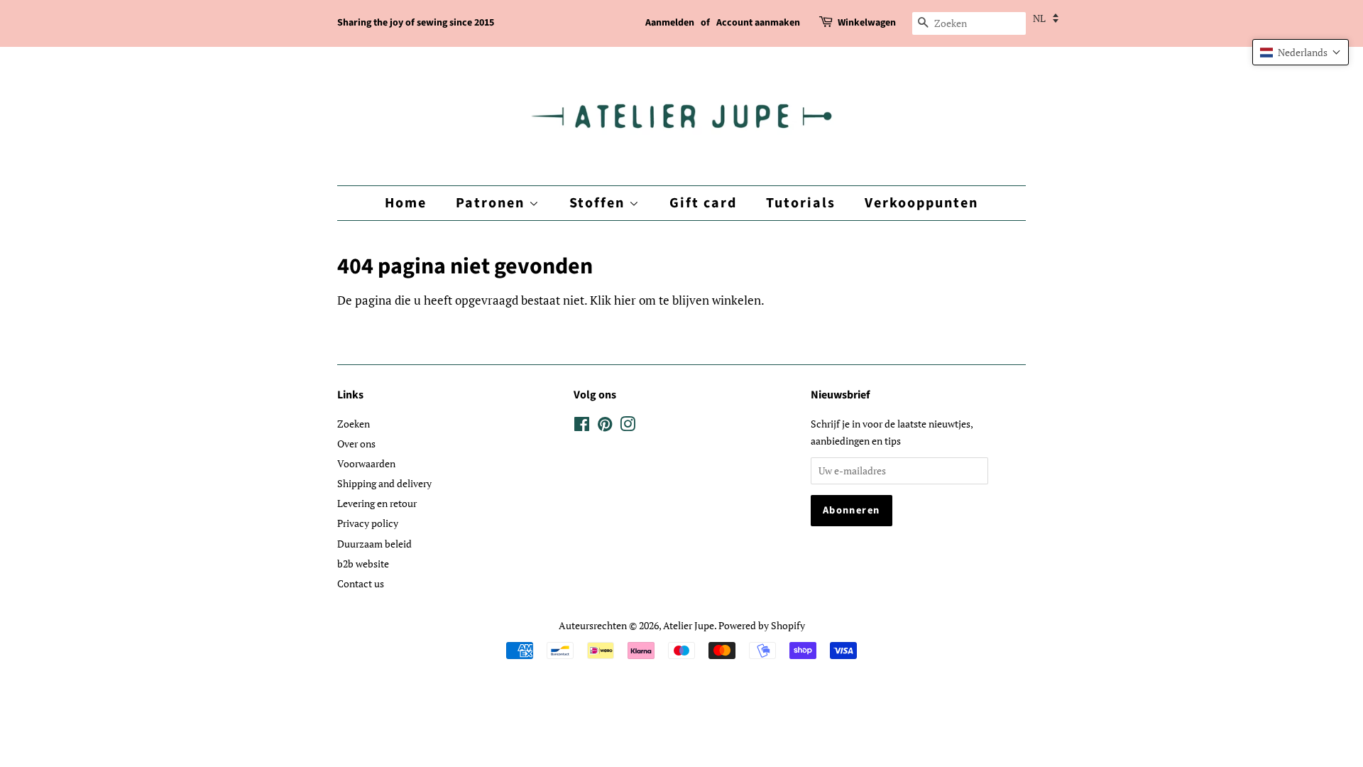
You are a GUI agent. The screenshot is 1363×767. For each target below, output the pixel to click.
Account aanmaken (758, 23)
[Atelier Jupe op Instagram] (627, 426)
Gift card (703, 203)
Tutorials (801, 203)
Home (406, 203)
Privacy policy (367, 523)
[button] (1300, 52)
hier (625, 300)
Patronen (492, 203)
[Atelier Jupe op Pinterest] (605, 426)
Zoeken (353, 423)
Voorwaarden (366, 463)
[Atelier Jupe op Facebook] (582, 426)
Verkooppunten (921, 203)
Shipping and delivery (384, 483)
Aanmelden (669, 23)
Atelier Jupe (688, 625)
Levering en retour (377, 503)
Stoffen (599, 203)
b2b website (363, 563)
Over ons (356, 443)
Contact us (360, 583)
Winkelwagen (867, 23)
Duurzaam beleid (374, 543)
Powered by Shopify (761, 625)
